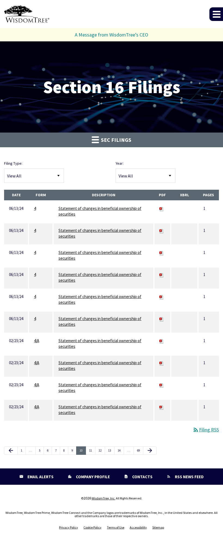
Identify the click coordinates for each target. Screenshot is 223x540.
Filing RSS (206, 430)
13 (111, 450)
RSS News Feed (189, 476)
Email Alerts (40, 476)
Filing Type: (13, 163)
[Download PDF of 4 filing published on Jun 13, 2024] (161, 208)
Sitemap (158, 527)
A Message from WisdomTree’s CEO (111, 35)
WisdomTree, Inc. (103, 498)
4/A (36, 340)
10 (82, 450)
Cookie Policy (92, 527)
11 (92, 450)
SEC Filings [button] (115, 139)
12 (101, 450)
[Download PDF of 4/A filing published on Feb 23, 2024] (161, 340)
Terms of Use (115, 527)
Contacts (142, 476)
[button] (216, 14)
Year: (119, 163)
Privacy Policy (68, 527)
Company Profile (92, 476)
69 (140, 450)
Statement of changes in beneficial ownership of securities (99, 211)
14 (120, 450)
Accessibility (138, 527)
